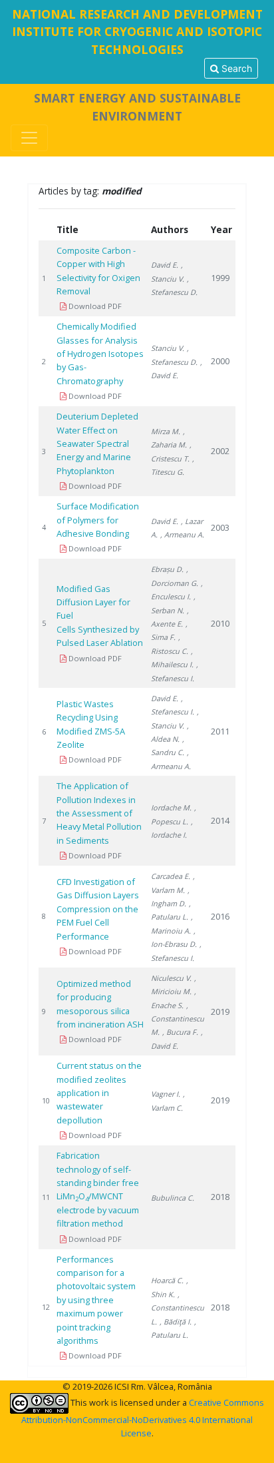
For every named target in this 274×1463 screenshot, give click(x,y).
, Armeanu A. (182, 534)
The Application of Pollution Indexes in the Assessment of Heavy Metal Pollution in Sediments (99, 813)
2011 (220, 731)
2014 (220, 820)
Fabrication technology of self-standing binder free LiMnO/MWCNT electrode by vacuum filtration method (98, 1189)
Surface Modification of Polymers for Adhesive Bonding (98, 519)
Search (235, 68)
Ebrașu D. (167, 569)
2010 (220, 623)
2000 (220, 361)
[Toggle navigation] (29, 138)
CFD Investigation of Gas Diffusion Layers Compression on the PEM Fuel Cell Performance (98, 909)
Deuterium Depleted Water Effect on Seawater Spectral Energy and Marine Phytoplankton (97, 443)
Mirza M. (165, 431)
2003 (220, 527)
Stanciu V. (167, 348)
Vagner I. (165, 1094)
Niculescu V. (171, 978)
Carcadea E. (170, 876)
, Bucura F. (180, 1032)
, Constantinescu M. (177, 1018)
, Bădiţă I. (176, 1321)
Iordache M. (171, 807)
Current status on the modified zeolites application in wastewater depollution (99, 1092)
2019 (220, 1012)
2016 (220, 916)
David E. (164, 265)
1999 (220, 278)
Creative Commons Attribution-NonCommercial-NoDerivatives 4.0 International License (142, 1417)
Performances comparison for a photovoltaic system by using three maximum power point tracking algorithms (96, 1299)
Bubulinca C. (172, 1198)
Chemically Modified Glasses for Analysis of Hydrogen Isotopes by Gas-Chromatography (100, 353)
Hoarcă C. (167, 1280)
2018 (220, 1197)
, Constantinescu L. (177, 1307)
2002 (220, 451)
